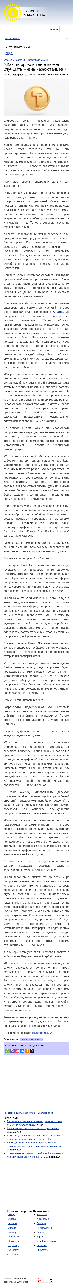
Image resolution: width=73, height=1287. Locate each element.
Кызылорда (43, 1219)
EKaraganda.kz (42, 1032)
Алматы (58, 311)
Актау (11, 1214)
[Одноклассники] (27, 1051)
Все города (12, 1254)
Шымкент (42, 1245)
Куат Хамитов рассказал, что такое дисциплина (33, 1128)
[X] (32, 1051)
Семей (40, 1232)
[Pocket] (17, 1051)
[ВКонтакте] (22, 1051)
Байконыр (13, 1236)
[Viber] (12, 1051)
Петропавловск (45, 1227)
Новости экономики (31, 1039)
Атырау (12, 1232)
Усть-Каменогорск (46, 1241)
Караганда (13, 1245)
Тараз (40, 1236)
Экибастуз (42, 1250)
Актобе (12, 1219)
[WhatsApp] (7, 1051)
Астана (12, 1227)
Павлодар (42, 1223)
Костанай (42, 1214)
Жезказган (13, 1241)
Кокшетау (13, 1250)
